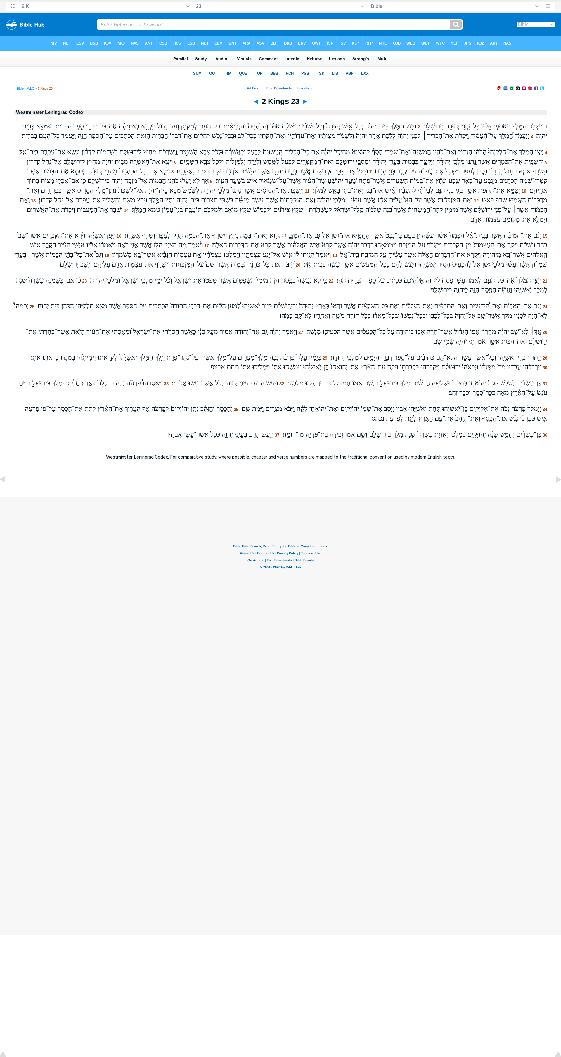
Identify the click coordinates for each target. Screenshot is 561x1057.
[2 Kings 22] (7, 492)
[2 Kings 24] (553, 492)
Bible (20, 88)
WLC (30, 88)
